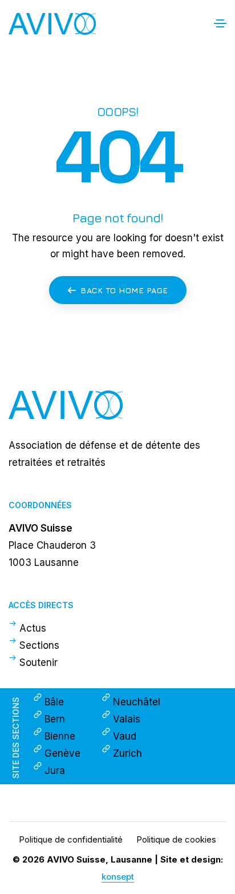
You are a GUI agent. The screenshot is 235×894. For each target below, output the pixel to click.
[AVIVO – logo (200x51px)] (117, 405)
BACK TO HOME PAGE (124, 290)
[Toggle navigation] (220, 23)
